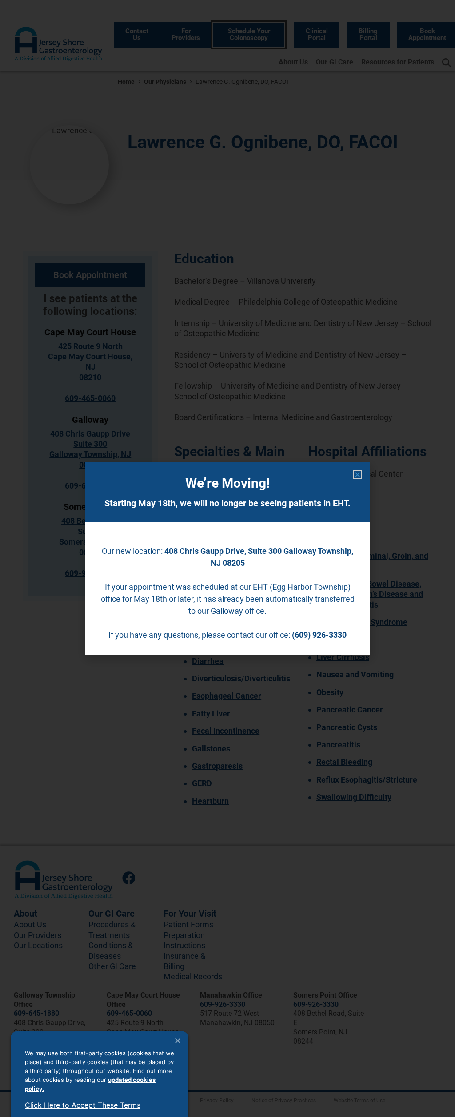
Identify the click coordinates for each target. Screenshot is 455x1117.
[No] (177, 1040)
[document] (227, 558)
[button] (357, 474)
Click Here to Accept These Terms (82, 1105)
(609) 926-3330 (319, 635)
